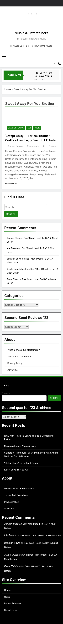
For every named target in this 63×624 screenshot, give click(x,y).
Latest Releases (12, 603)
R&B (29, 128)
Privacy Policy (14, 363)
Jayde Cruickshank (16, 269)
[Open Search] (54, 63)
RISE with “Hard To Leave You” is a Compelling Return (43, 75)
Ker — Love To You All (16, 469)
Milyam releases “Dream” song (20, 446)
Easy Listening (16, 128)
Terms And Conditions (19, 356)
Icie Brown (12, 248)
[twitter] (31, 14)
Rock (37, 128)
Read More (11, 183)
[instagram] (28, 14)
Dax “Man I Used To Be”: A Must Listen (40, 535)
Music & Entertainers (31, 33)
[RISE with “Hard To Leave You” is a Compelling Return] (27, 75)
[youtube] (36, 14)
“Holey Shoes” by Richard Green (21, 463)
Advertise (12, 369)
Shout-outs (10, 610)
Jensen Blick (13, 238)
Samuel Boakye (15, 146)
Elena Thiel (12, 279)
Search (6, 393)
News (7, 596)
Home (7, 89)
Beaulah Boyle (14, 258)
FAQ (6, 385)
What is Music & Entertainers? (23, 349)
